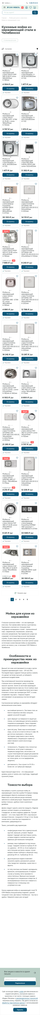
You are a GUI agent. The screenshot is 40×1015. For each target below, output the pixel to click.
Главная (4, 18)
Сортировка (8, 49)
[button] (9, 290)
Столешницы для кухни (10, 40)
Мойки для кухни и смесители (18, 18)
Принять (20, 1010)
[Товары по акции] (22, 7)
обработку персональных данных (13, 1003)
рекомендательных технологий (27, 998)
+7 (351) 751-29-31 (33, 3)
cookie (21, 992)
